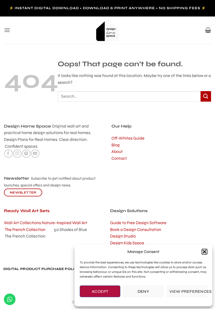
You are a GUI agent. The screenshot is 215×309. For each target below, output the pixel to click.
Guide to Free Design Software (138, 222)
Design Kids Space (127, 242)
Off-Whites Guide (127, 138)
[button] (204, 251)
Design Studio (123, 236)
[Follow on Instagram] (17, 154)
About (117, 151)
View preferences (188, 291)
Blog (115, 144)
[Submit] (206, 96)
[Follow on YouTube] (35, 154)
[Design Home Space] (107, 30)
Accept (100, 291)
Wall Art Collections (23, 222)
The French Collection (29, 229)
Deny (143, 291)
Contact (119, 158)
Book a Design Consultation (135, 229)
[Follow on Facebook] (8, 154)
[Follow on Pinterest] (26, 154)
